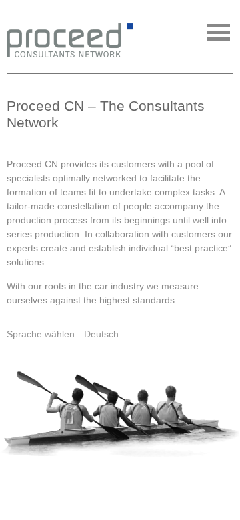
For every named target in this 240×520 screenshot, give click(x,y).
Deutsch (101, 334)
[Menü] (218, 32)
